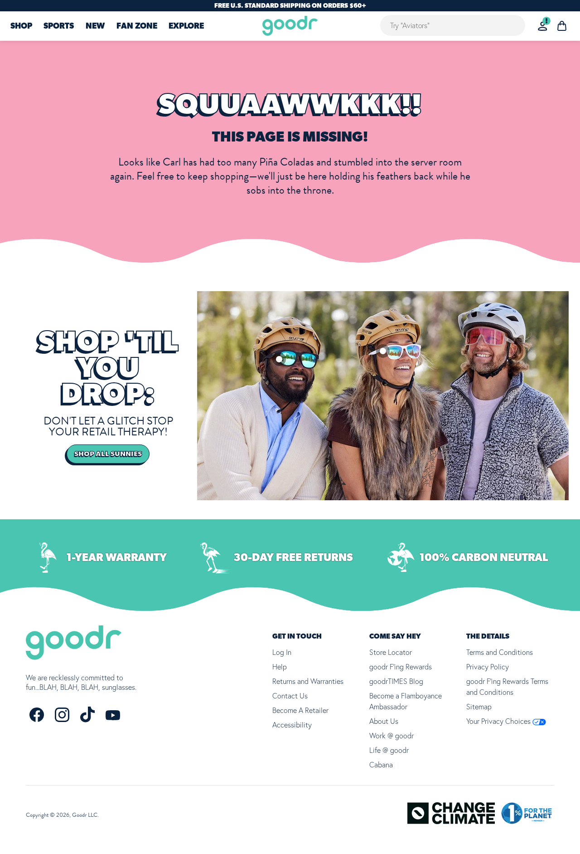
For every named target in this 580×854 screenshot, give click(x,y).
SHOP (21, 26)
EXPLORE (186, 26)
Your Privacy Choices (499, 721)
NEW (95, 26)
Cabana (381, 764)
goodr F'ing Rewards (400, 666)
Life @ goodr (389, 750)
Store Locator (390, 652)
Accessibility (292, 724)
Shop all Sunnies (108, 454)
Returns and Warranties (307, 681)
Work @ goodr (391, 735)
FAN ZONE (136, 26)
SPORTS (59, 26)
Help (279, 666)
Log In (281, 652)
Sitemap (479, 706)
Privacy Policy (487, 666)
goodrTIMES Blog (396, 681)
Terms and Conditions (499, 652)
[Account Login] (542, 26)
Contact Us (290, 695)
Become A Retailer (300, 710)
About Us (383, 721)
